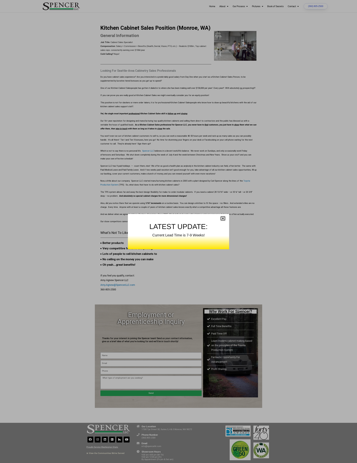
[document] (178, 231)
